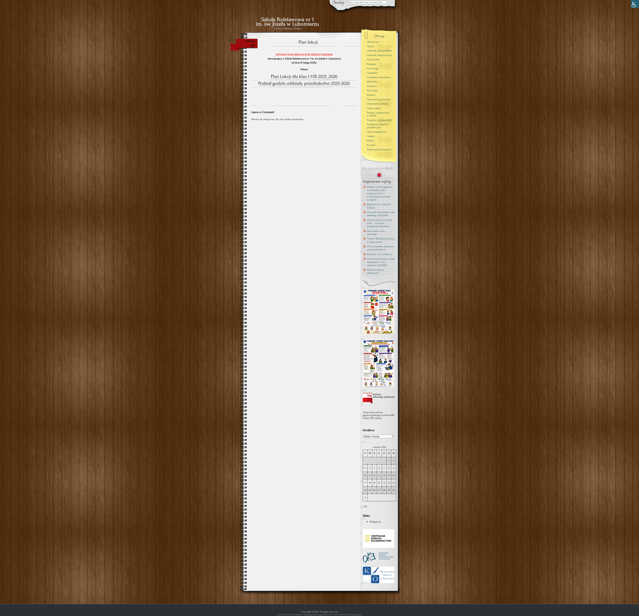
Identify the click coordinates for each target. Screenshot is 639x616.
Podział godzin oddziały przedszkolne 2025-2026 (304, 83)
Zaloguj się (375, 521)
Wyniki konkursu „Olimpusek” (375, 271)
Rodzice (371, 94)
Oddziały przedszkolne (379, 50)
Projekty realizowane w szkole (378, 114)
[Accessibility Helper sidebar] (635, 4)
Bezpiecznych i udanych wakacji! (379, 206)
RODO (370, 140)
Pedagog (371, 63)
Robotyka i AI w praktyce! (380, 254)
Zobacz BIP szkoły (372, 418)
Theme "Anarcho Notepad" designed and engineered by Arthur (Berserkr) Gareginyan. (319, 614)
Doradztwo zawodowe (378, 77)
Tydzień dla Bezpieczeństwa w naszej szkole (381, 240)
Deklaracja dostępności (379, 149)
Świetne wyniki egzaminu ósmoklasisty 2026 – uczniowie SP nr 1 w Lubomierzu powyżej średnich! (379, 193)
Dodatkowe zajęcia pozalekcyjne (377, 126)
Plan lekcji (372, 90)
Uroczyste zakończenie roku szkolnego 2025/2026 (381, 214)
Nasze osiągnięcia (376, 131)
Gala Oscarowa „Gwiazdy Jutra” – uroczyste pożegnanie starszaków (379, 223)
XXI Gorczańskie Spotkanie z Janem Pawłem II (380, 248)
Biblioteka (372, 81)
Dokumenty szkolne (377, 103)
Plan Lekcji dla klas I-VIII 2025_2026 (304, 76)
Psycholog (372, 68)
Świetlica (371, 86)
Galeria (371, 136)
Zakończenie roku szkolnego (376, 233)
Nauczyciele (373, 59)
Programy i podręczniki (379, 120)
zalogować (268, 119)
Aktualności (373, 41)
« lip (365, 506)
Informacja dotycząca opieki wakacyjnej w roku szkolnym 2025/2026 (381, 262)
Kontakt (371, 145)
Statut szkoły (374, 108)
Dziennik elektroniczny (379, 55)
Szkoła (370, 46)
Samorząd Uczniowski (378, 99)
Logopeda (372, 72)
